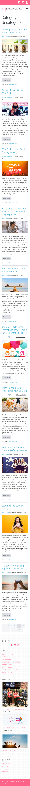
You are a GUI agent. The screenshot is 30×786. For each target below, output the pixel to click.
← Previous (6, 626)
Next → (19, 630)
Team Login (5, 769)
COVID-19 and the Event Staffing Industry (13, 151)
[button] (19, 2)
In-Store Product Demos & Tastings (11, 662)
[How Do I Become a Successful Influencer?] (15, 720)
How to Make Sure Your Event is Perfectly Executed (15, 449)
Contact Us (5, 766)
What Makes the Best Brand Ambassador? (13, 709)
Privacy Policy (5, 771)
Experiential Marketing (7, 659)
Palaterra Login (6, 763)
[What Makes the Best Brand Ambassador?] (15, 694)
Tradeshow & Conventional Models (11, 670)
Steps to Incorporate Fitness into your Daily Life (14, 389)
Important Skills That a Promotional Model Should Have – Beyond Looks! (14, 330)
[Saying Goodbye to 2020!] (15, 741)
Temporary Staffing (7, 664)
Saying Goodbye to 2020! (9, 750)
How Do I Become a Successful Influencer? (13, 727)
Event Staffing (5, 657)
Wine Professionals (7, 672)
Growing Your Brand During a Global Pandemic (15, 31)
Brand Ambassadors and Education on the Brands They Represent (14, 211)
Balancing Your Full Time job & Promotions (13, 270)
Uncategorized (13, 84)
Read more (7, 80)
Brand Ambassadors (7, 654)
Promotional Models (7, 667)
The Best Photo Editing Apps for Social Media (13, 567)
